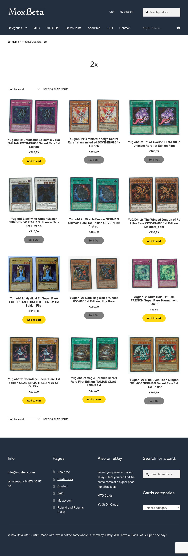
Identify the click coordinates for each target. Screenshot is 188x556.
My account (126, 11)
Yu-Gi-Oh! (52, 28)
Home (15, 41)
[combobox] (161, 507)
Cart (111, 11)
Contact (124, 28)
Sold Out (94, 160)
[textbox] (161, 507)
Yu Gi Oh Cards (108, 504)
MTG (36, 28)
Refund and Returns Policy (70, 509)
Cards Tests (73, 28)
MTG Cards (105, 495)
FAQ (110, 28)
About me (94, 28)
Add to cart (34, 161)
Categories (15, 28)
